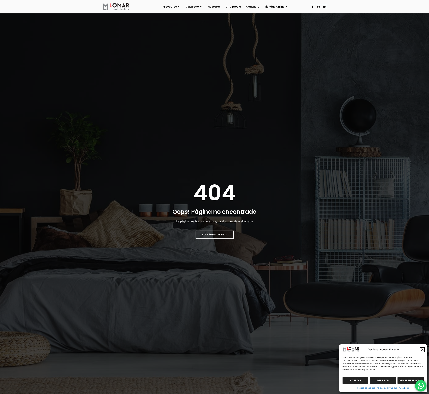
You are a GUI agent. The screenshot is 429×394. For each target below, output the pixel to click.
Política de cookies (366, 388)
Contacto (252, 7)
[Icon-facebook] (312, 6)
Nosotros (214, 7)
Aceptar (355, 380)
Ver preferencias (410, 380)
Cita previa (233, 7)
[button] (422, 349)
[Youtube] (324, 6)
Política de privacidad (387, 388)
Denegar (383, 380)
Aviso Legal (404, 388)
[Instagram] (318, 6)
